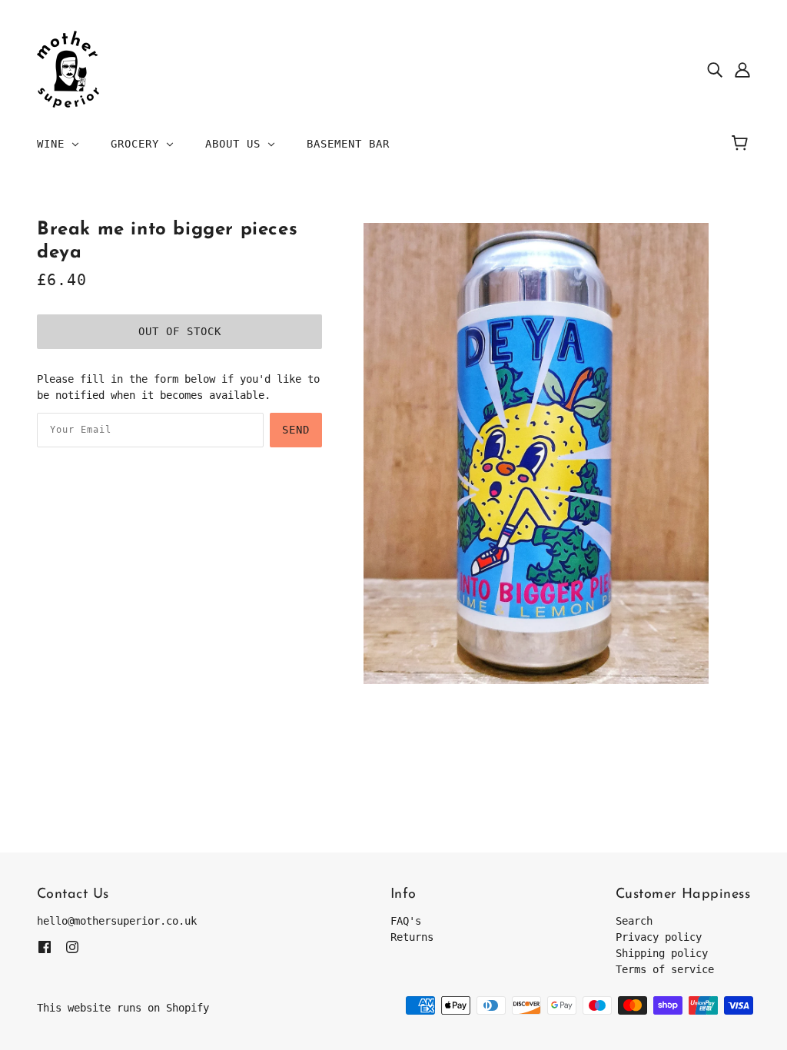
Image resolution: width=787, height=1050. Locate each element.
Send (296, 430)
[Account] (742, 69)
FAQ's (405, 921)
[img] (715, 69)
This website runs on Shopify (123, 1008)
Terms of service (665, 969)
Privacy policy (659, 937)
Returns (411, 937)
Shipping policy (662, 953)
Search (634, 921)
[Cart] (742, 144)
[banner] (68, 68)
